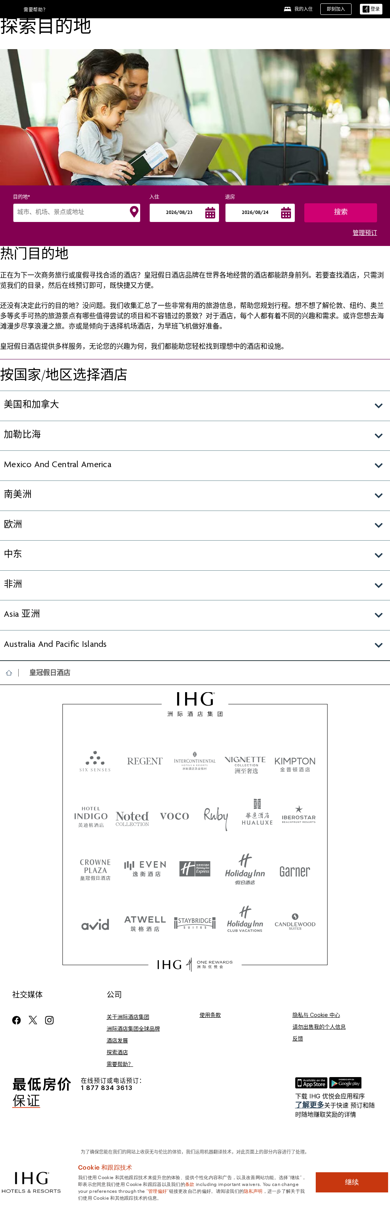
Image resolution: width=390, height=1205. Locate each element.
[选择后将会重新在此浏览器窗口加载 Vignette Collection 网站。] (245, 759)
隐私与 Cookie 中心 (316, 1015)
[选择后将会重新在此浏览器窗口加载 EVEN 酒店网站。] (145, 869)
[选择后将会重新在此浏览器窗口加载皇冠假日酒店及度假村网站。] (95, 869)
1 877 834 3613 (107, 1088)
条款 (190, 1183)
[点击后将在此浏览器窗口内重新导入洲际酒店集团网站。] (195, 704)
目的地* (21, 197)
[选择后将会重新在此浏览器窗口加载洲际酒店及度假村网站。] (195, 761)
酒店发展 (117, 1040)
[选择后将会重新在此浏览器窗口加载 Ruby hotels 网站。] (216, 816)
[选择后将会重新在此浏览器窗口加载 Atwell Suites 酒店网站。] (145, 922)
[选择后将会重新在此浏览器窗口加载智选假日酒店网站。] (195, 869)
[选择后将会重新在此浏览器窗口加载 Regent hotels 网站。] (145, 761)
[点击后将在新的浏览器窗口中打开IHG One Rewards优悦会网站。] (194, 964)
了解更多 (309, 1105)
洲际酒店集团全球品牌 (133, 1028)
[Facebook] (18, 1020)
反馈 (297, 1038)
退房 (230, 197)
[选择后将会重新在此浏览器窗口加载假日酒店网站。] (245, 869)
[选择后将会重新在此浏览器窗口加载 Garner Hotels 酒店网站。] (295, 869)
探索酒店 (117, 1052)
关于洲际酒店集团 (128, 1016)
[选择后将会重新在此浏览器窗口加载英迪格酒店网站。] (91, 816)
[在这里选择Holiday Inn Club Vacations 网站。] (245, 922)
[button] (371, 9)
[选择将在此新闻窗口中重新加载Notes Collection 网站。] (132, 816)
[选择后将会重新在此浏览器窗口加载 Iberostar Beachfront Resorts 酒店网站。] (299, 816)
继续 (352, 1182)
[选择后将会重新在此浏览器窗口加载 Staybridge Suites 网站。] (195, 922)
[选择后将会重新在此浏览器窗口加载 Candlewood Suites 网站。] (295, 922)
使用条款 (210, 1015)
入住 (154, 197)
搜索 (341, 212)
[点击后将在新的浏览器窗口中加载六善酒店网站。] (95, 761)
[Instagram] (49, 1020)
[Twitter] (33, 1020)
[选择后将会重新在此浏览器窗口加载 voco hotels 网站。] (174, 816)
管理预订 (365, 234)
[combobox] (77, 212)
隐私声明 (253, 1190)
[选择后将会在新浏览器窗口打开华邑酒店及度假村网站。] (257, 816)
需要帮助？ (120, 1064)
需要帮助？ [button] (36, 10)
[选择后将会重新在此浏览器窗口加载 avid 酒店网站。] (95, 922)
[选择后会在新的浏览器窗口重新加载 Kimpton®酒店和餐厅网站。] (295, 761)
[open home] (12, 672)
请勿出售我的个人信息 (319, 1026)
